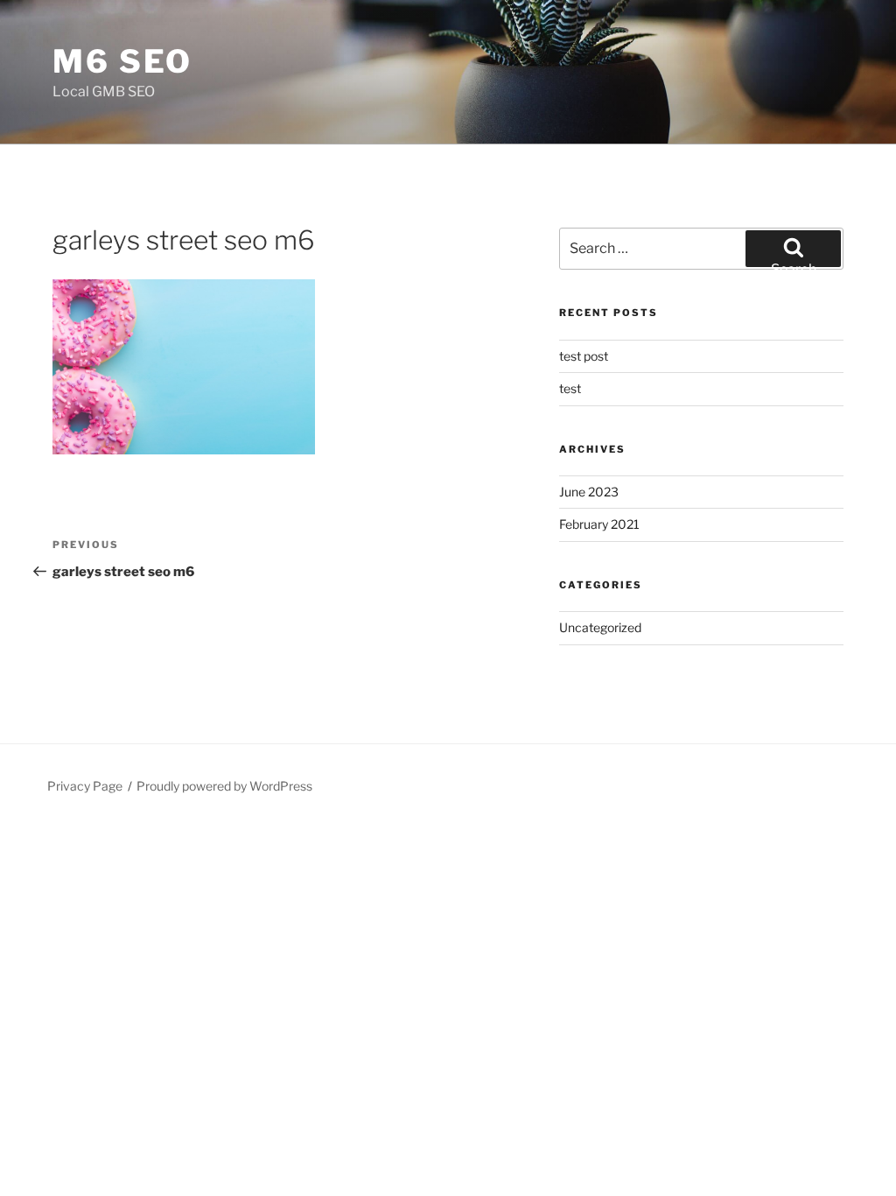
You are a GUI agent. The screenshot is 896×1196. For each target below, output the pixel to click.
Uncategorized (600, 627)
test (570, 388)
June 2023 (589, 491)
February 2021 (599, 524)
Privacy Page (84, 785)
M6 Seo (122, 61)
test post (583, 355)
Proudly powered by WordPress (224, 785)
